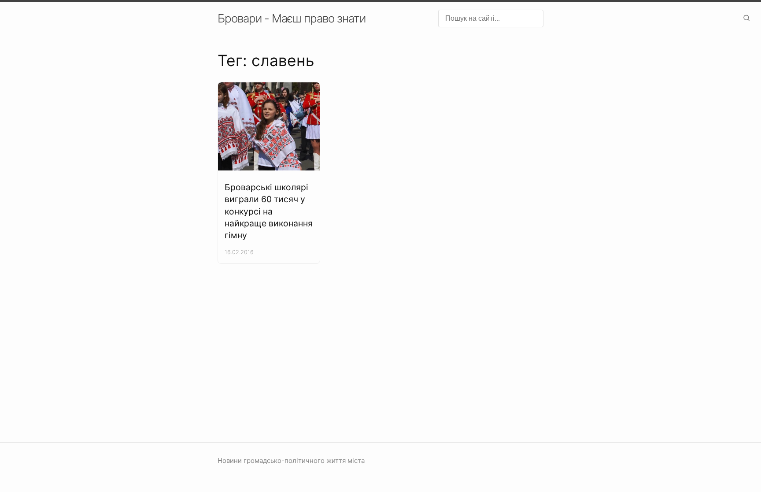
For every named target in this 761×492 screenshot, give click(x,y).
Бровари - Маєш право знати (292, 18)
